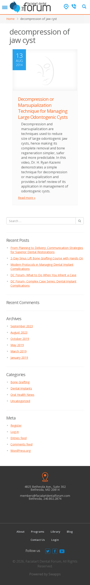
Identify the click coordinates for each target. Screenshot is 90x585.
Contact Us (38, 540)
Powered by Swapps (45, 574)
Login (55, 540)
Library (55, 531)
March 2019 (18, 351)
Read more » (26, 198)
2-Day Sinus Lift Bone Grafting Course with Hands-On (46, 258)
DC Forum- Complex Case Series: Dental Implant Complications (43, 283)
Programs (37, 531)
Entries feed (18, 438)
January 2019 (19, 358)
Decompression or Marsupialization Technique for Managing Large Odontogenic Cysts (43, 108)
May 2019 (17, 345)
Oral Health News (22, 395)
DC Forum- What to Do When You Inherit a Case (43, 275)
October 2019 (19, 339)
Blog (70, 531)
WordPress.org (20, 451)
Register (16, 425)
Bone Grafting (20, 382)
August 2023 (18, 332)
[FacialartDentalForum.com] (31, 7)
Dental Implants (21, 388)
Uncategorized (20, 401)
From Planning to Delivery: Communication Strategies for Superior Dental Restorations (46, 250)
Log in (14, 432)
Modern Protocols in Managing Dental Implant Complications (41, 267)
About (20, 531)
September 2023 (21, 326)
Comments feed (21, 444)
